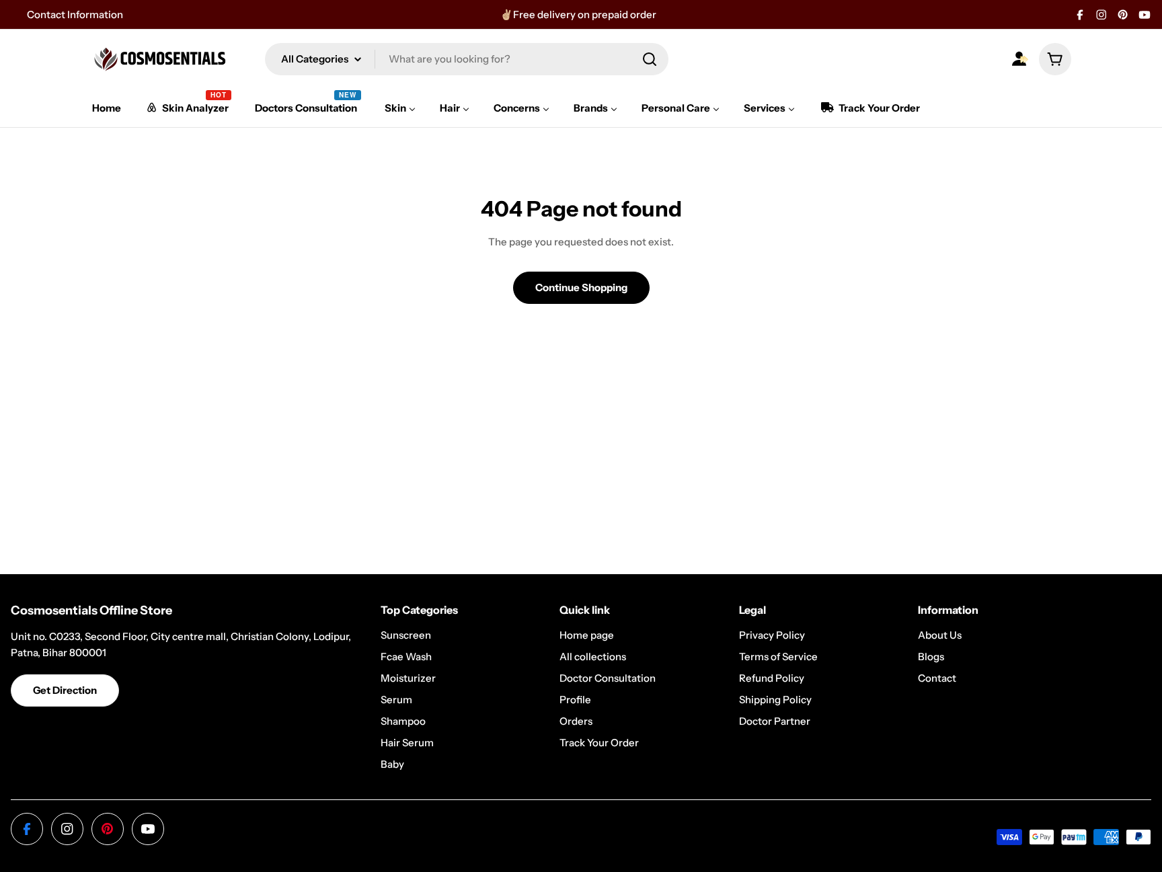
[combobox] (466, 59)
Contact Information (75, 14)
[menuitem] (106, 108)
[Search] (650, 59)
